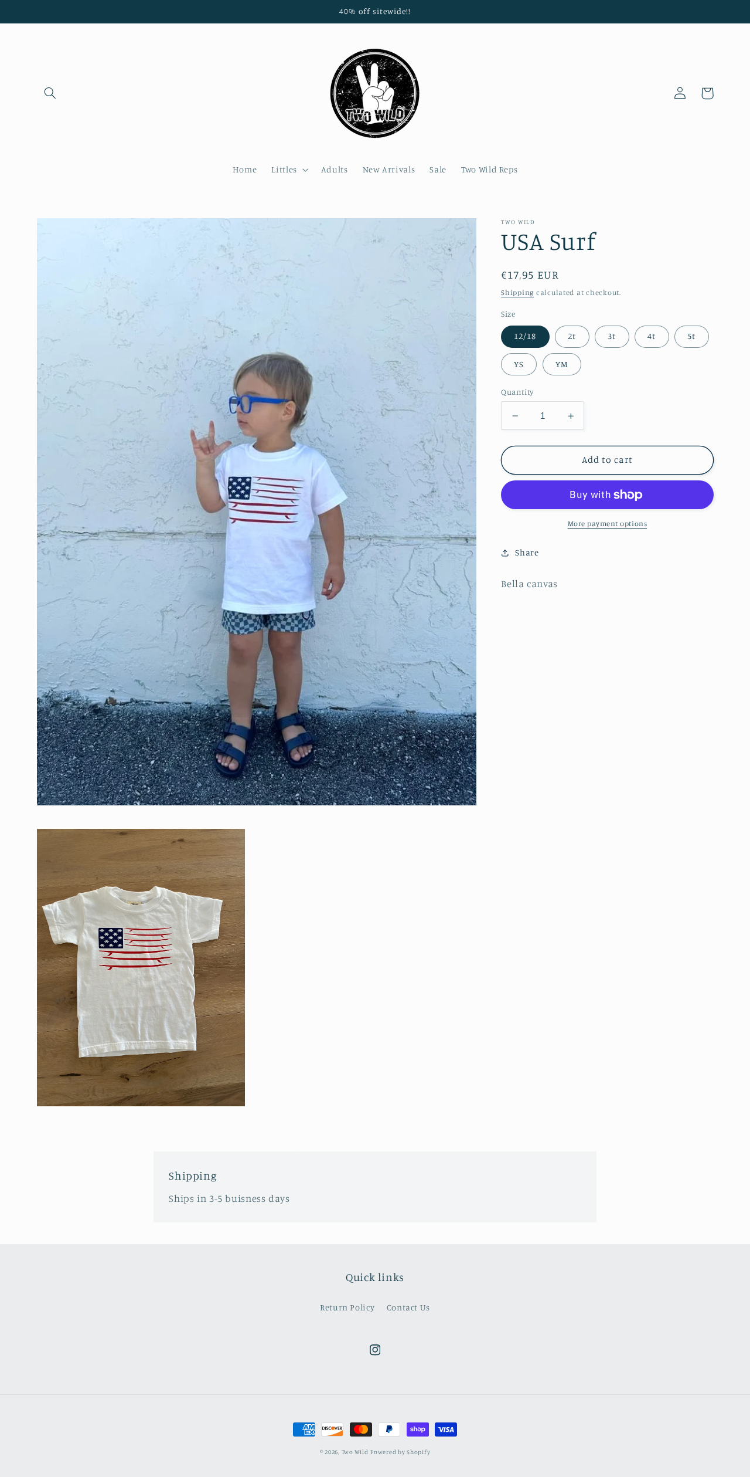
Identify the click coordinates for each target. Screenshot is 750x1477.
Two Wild (355, 1451)
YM (561, 364)
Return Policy (347, 1307)
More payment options (607, 523)
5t (691, 336)
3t (612, 336)
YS (519, 364)
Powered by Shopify (400, 1451)
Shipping (517, 292)
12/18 (525, 336)
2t (572, 336)
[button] (50, 93)
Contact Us (408, 1307)
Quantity (517, 392)
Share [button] (526, 552)
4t (651, 336)
